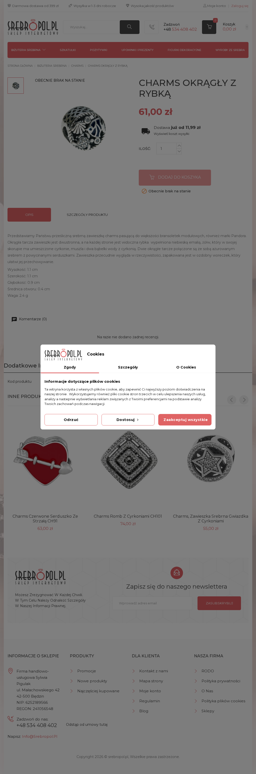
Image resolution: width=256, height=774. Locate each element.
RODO (208, 671)
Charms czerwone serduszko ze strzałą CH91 (45, 518)
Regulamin (149, 701)
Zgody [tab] (70, 367)
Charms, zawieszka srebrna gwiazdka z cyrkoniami (210, 518)
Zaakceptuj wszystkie (186, 419)
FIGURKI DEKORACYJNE (184, 50)
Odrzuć (71, 419)
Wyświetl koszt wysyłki (171, 134)
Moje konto (150, 691)
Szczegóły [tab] (128, 367)
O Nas (207, 691)
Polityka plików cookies (223, 701)
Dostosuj (126, 419)
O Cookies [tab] (186, 367)
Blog (143, 711)
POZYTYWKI (98, 50)
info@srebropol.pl (39, 736)
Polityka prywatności (221, 681)
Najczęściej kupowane (98, 691)
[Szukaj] (130, 27)
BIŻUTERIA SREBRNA (25, 50)
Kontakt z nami (153, 671)
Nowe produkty (92, 681)
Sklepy (208, 711)
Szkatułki (68, 50)
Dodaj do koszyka (179, 177)
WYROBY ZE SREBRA (230, 50)
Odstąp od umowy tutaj (87, 724)
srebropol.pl (118, 757)
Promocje (86, 671)
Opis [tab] (29, 215)
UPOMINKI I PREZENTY (138, 50)
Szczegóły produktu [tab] (87, 215)
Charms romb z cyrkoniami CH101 (128, 516)
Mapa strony (151, 681)
